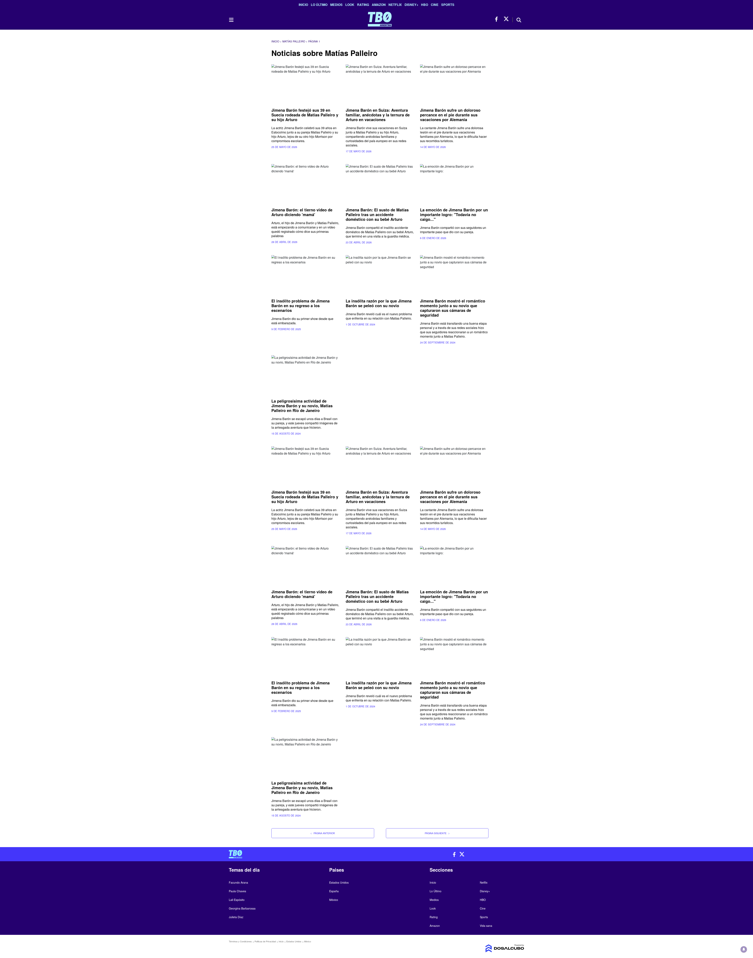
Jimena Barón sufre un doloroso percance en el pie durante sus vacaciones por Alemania (450, 114)
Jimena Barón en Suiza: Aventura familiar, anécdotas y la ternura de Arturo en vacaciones (378, 114)
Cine (434, 4)
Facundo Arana (238, 882)
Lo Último (319, 4)
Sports (447, 4)
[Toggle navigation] (231, 20)
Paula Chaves (237, 891)
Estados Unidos (339, 882)
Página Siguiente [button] (437, 833)
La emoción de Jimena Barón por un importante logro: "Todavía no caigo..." (454, 214)
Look (349, 4)
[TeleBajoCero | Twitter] (506, 19)
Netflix (395, 4)
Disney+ (411, 4)
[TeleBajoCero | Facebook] (497, 19)
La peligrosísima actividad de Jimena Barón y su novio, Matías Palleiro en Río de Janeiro (302, 405)
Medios (336, 4)
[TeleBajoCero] (301, 854)
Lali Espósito (237, 900)
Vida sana (486, 926)
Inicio (303, 4)
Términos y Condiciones (240, 941)
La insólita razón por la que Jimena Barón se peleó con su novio (379, 303)
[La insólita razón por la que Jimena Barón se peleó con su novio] (380, 274)
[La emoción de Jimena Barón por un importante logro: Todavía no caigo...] (454, 183)
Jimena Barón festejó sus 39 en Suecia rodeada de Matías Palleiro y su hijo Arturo (304, 114)
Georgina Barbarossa (242, 908)
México (333, 900)
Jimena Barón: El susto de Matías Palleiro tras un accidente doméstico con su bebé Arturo (377, 214)
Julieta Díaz (236, 917)
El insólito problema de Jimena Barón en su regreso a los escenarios (300, 305)
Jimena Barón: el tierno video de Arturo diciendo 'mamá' (301, 212)
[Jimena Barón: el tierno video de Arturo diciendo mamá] (305, 183)
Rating (363, 4)
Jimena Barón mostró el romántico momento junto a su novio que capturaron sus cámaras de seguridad (452, 308)
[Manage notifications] (744, 949)
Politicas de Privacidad (265, 941)
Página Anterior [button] (322, 833)
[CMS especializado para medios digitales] (489, 948)
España (334, 891)
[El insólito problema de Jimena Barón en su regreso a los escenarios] (305, 274)
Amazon (379, 4)
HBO (424, 4)
